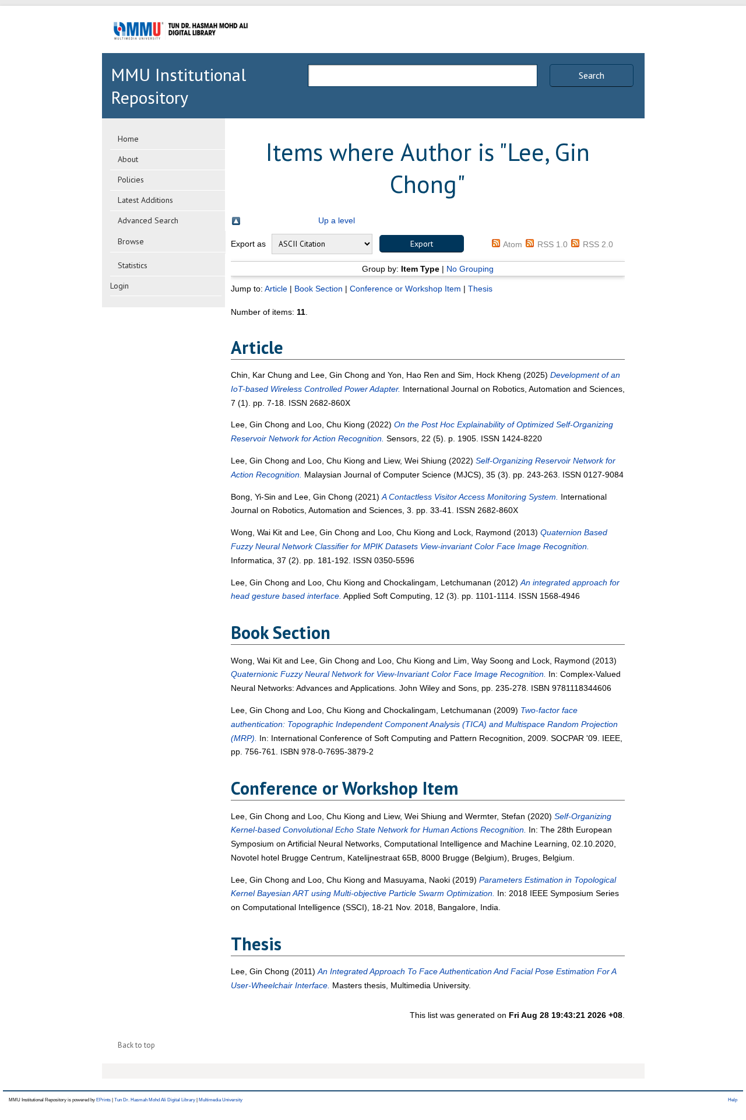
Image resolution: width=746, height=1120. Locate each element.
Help (732, 1100)
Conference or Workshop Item (405, 288)
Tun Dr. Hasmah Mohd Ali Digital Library (154, 1100)
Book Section (318, 288)
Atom (512, 244)
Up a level (336, 220)
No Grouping (470, 268)
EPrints (103, 1100)
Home (128, 139)
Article (276, 288)
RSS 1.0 (552, 244)
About (128, 159)
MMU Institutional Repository (178, 85)
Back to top (136, 1045)
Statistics (132, 265)
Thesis (480, 288)
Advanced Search (148, 220)
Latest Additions (145, 200)
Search (591, 75)
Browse (131, 241)
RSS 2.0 (598, 244)
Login (119, 285)
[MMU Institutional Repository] (180, 51)
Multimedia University (220, 1100)
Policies (131, 179)
